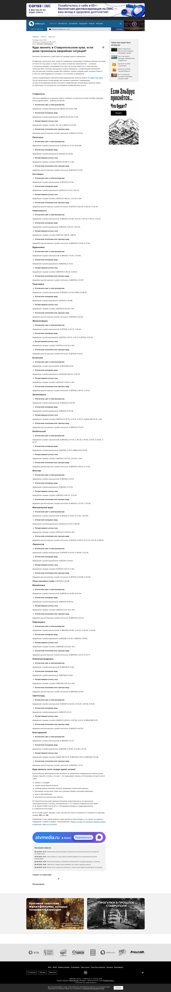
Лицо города (85, 967)
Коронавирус (118, 967)
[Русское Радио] (48, 952)
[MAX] (46, 878)
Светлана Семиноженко (45, 44)
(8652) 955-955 (74, 980)
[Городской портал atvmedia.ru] (107, 952)
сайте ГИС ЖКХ (96, 78)
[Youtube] (50, 878)
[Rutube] (54, 878)
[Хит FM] (122, 952)
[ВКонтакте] (34, 878)
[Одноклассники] (42, 878)
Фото (50, 967)
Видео (55, 967)
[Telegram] (38, 878)
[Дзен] (58, 878)
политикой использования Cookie (93, 988)
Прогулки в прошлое (98, 967)
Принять (118, 988)
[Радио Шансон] (78, 952)
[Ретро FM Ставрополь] (63, 952)
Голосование (75, 967)
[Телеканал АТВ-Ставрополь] (33, 952)
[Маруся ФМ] (137, 952)
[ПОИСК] (120, 23)
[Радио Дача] (93, 952)
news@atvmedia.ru (108, 980)
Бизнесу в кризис (64, 967)
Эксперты (109, 967)
